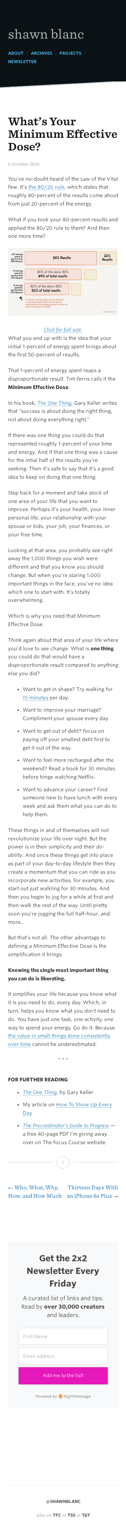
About (15, 53)
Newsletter (22, 61)
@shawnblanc (63, 1501)
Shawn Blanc (46, 33)
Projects (70, 53)
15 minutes (35, 697)
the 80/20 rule (46, 187)
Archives (41, 53)
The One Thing (40, 1092)
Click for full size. (63, 330)
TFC (57, 1515)
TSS (71, 1515)
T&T (86, 1515)
